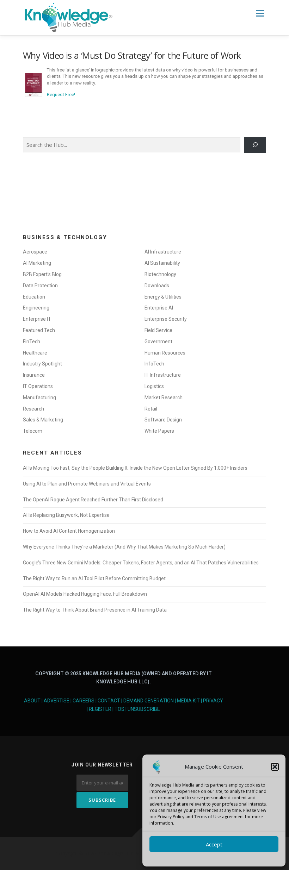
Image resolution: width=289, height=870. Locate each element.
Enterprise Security (165, 319)
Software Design (163, 420)
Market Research (163, 397)
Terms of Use (207, 817)
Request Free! (61, 94)
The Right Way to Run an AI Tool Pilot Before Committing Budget (94, 578)
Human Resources (164, 353)
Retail (150, 409)
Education (34, 297)
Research (33, 409)
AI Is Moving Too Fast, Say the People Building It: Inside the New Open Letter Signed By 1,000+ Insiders (135, 468)
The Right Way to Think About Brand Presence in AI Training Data (95, 610)
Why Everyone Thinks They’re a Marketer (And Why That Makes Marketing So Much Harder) (124, 547)
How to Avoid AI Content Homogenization (69, 531)
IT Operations (38, 386)
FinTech (31, 341)
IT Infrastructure (162, 375)
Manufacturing (39, 397)
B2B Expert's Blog (42, 274)
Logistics (154, 386)
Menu (260, 13)
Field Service (158, 330)
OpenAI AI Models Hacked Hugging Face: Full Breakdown (85, 594)
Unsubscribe (144, 709)
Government (158, 341)
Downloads (156, 285)
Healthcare (35, 353)
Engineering (36, 308)
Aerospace (35, 252)
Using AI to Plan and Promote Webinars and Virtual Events (87, 484)
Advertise (56, 700)
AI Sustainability (162, 263)
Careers (83, 700)
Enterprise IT (37, 319)
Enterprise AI (158, 308)
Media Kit (188, 700)
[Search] (255, 145)
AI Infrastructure (162, 252)
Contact (109, 700)
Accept (214, 844)
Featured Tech (39, 330)
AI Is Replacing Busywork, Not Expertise (66, 515)
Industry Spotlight (42, 364)
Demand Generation (148, 700)
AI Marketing (37, 263)
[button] (274, 766)
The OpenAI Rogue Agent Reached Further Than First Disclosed (93, 499)
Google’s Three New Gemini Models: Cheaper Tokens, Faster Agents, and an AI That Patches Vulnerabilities (141, 562)
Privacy (213, 700)
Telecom (32, 431)
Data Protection (40, 285)
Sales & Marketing (43, 420)
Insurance (34, 375)
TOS (119, 709)
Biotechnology (160, 274)
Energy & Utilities (163, 297)
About (32, 700)
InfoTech (154, 364)
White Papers (159, 431)
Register (100, 709)
